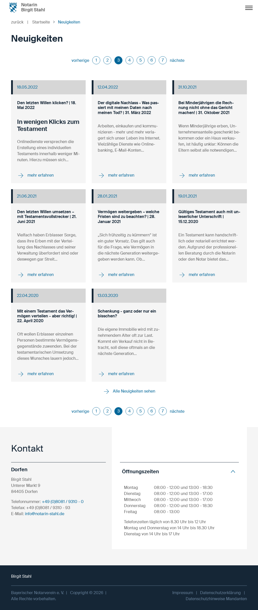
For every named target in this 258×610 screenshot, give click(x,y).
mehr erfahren (40, 175)
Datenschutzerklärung (220, 592)
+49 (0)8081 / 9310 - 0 (63, 501)
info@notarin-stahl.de (44, 513)
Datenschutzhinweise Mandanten (216, 598)
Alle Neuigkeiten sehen (133, 391)
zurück (19, 22)
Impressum (182, 592)
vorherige (80, 60)
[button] (179, 471)
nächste (177, 60)
